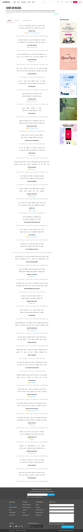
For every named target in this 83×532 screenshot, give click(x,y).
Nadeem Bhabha (32, 478)
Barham (33, 196)
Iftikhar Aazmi (32, 99)
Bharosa (31, 128)
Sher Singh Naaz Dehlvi (32, 408)
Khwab (34, 210)
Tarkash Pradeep (31, 342)
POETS (14, 2)
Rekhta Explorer (25, 515)
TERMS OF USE (18, 530)
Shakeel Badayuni (32, 194)
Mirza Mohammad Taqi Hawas (32, 288)
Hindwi (37, 504)
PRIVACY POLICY (12, 530)
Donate (10, 504)
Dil (31, 330)
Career (23, 512)
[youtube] (16, 526)
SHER (18, 2)
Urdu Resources (12, 512)
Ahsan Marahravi (32, 181)
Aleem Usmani (32, 380)
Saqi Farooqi (32, 235)
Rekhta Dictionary (39, 509)
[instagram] (19, 526)
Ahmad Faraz (31, 31)
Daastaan (34, 396)
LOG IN (67, 1)
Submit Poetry (12, 515)
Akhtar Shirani (32, 167)
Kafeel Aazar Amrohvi (32, 262)
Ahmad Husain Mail (32, 126)
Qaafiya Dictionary (13, 507)
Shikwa (33, 155)
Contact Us (24, 509)
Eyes (32, 47)
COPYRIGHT (24, 530)
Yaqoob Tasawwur (32, 394)
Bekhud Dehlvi (32, 423)
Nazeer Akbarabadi (32, 328)
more (33, 2)
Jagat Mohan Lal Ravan (32, 249)
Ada (34, 439)
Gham (34, 424)
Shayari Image (27, 20)
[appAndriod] (31, 526)
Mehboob (34, 382)
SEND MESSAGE (68, 526)
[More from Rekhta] (71, 2)
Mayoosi (34, 453)
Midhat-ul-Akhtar (32, 274)
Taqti (10, 509)
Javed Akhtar (31, 113)
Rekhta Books (39, 515)
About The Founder (26, 507)
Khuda (34, 303)
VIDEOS (29, 2)
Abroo (31, 410)
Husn (32, 101)
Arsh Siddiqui (31, 153)
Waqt (34, 61)
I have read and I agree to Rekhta (38, 497)
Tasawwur (34, 169)
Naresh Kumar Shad (32, 301)
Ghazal (17, 20)
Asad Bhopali (31, 86)
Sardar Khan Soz (32, 437)
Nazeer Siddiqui (32, 465)
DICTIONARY (23, 2)
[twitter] (13, 526)
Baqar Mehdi (32, 315)
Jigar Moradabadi (32, 59)
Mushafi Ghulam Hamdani (32, 140)
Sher (9, 20)
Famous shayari (31, 32)
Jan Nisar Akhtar (31, 45)
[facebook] (10, 526)
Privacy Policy (45, 497)
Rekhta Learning (39, 512)
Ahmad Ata (32, 208)
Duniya (31, 236)
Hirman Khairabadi (32, 451)
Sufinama (38, 507)
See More (56, 13)
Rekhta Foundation (26, 504)
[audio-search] (57, 2)
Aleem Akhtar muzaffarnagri (32, 222)
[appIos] (39, 526)
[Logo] (6, 2)
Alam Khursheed (32, 73)
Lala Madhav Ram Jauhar (31, 367)
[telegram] (22, 526)
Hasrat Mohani (32, 355)
